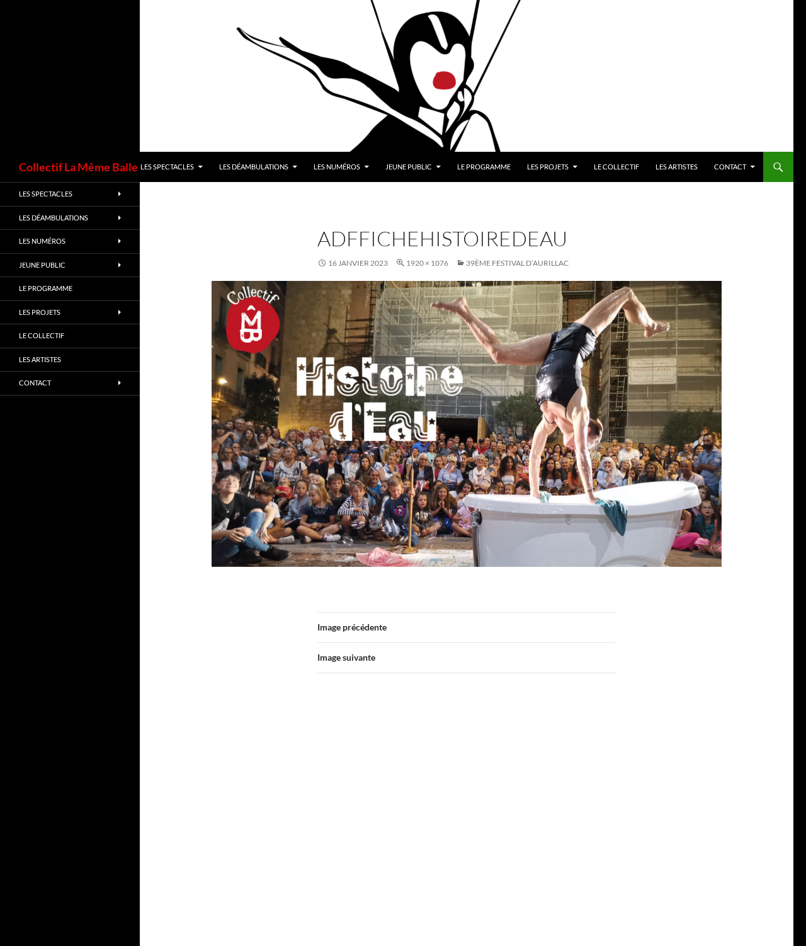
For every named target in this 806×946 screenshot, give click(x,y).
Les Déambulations (253, 166)
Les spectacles (167, 166)
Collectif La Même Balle (78, 167)
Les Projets (548, 166)
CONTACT (730, 166)
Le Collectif (616, 166)
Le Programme (484, 166)
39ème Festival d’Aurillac (517, 263)
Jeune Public (408, 166)
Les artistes (677, 166)
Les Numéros (337, 166)
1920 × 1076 (427, 263)
